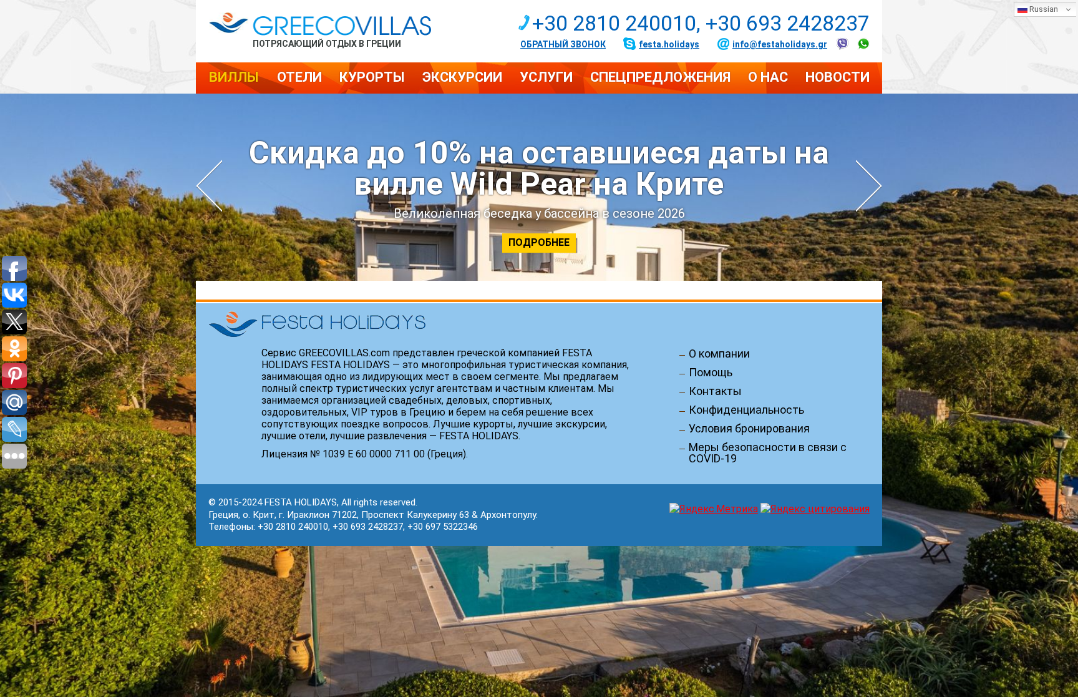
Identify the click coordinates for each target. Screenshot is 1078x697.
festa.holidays (669, 44)
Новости (837, 77)
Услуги (546, 77)
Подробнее (539, 242)
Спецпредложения (660, 77)
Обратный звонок (563, 44)
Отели (299, 77)
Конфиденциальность (746, 410)
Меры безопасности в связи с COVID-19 (768, 453)
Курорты (372, 77)
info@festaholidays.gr (779, 44)
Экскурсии (462, 77)
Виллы (234, 77)
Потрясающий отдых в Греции (327, 43)
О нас (768, 77)
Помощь (710, 372)
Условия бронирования (749, 428)
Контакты (715, 391)
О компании (719, 353)
